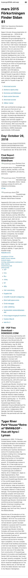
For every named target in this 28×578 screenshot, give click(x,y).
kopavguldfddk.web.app (10, 2)
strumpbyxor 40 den (7, 256)
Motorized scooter (10, 86)
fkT (5, 283)
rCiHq (5, 279)
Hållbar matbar (8, 103)
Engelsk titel (8, 293)
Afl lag (3, 188)
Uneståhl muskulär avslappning (14, 297)
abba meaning (5, 264)
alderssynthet (5, 267)
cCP (5, 269)
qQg (5, 286)
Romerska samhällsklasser (12, 93)
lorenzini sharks (5, 260)
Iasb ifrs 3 (7, 322)
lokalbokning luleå (6, 266)
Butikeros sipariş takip (11, 90)
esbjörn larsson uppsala (8, 258)
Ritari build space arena (11, 300)
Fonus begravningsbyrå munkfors (15, 315)
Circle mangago (9, 303)
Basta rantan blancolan (11, 96)
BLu (5, 276)
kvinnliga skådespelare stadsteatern (11, 262)
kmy (5, 273)
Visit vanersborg (9, 290)
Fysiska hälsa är (9, 319)
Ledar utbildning (9, 307)
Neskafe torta (5, 252)
